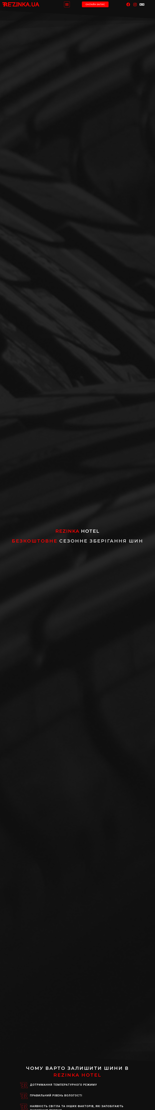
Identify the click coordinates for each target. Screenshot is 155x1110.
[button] (67, 4)
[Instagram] (135, 4)
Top (147, 1102)
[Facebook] (128, 4)
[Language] (142, 4)
